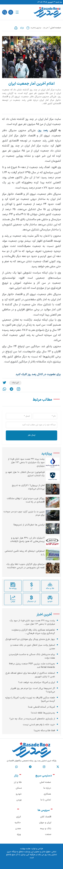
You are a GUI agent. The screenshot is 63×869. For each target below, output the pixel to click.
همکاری (47, 794)
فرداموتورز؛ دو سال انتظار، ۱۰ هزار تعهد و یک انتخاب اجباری (25, 474)
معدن (18, 828)
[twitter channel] (58, 766)
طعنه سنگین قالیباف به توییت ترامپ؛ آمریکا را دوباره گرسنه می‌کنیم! (30, 699)
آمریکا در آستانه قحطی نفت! (41, 707)
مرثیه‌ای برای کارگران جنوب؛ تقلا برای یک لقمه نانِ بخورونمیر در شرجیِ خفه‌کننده (25, 566)
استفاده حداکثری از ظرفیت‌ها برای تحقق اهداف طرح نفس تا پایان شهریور (30, 674)
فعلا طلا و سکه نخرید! (44, 730)
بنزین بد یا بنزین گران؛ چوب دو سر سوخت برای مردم (24, 513)
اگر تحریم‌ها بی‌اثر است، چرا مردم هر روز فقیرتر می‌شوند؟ (32, 690)
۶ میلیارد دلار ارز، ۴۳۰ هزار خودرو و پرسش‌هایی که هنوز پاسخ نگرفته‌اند (27, 539)
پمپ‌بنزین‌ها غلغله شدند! (43, 713)
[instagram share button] (18, 389)
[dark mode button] (10, 12)
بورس (19, 800)
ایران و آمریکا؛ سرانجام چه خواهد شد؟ (36, 682)
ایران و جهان (45, 822)
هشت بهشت (25, 848)
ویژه (19, 834)
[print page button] (16, 28)
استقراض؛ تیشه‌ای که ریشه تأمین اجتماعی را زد (24, 553)
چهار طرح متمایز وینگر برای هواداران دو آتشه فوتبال (30, 639)
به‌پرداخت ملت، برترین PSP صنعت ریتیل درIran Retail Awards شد (32, 665)
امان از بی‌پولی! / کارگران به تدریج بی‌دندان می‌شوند (28, 487)
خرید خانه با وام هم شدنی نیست (39, 724)
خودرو (19, 794)
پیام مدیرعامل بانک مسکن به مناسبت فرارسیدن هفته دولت (32, 656)
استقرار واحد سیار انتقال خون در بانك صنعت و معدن (33, 646)
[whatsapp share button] (4, 389)
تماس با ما (46, 800)
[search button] (4, 12)
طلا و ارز (18, 782)
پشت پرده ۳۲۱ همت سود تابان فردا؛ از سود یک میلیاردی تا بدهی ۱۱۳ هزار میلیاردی (26, 463)
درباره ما (47, 788)
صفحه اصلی (55, 27)
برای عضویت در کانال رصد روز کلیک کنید (38, 374)
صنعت (48, 834)
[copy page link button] (22, 28)
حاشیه (18, 822)
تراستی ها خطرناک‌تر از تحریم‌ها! (28, 525)
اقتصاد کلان (45, 817)
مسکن (19, 788)
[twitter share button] (4, 383)
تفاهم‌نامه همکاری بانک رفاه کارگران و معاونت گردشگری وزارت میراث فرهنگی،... (33, 631)
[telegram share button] (11, 389)
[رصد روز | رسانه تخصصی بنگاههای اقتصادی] (47, 12)
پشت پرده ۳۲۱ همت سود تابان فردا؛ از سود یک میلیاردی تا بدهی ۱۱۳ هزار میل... (32, 622)
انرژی (18, 817)
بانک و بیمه (45, 828)
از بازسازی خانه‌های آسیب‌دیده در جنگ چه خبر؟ (32, 719)
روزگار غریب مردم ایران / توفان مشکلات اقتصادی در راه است (25, 500)
